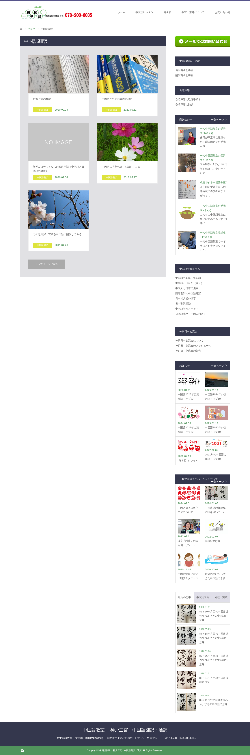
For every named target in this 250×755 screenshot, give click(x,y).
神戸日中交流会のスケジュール (193, 345)
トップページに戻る (46, 264)
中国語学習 (202, 597)
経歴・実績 (221, 597)
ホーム (121, 12)
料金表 (167, 12)
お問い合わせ (222, 12)
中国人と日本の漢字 (186, 288)
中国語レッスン (144, 12)
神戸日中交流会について (189, 340)
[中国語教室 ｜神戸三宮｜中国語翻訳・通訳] (56, 12)
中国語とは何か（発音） (189, 283)
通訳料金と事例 (184, 70)
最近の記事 (184, 597)
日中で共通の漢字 (185, 298)
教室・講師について (193, 12)
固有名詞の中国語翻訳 (188, 293)
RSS (22, 750)
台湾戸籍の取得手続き (188, 99)
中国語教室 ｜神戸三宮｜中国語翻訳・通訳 (125, 729)
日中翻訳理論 (183, 303)
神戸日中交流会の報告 (188, 350)
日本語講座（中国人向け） (190, 313)
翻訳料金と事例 (184, 75)
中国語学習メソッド (186, 308)
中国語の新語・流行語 (188, 278)
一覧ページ (217, 119)
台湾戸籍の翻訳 (184, 104)
